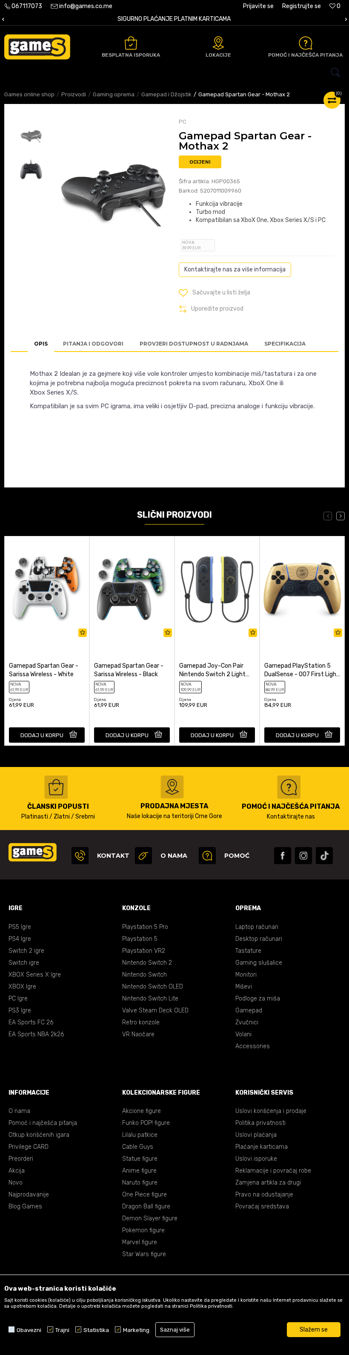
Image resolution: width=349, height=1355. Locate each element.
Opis (41, 343)
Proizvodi (73, 94)
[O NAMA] (143, 855)
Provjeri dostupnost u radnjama (194, 343)
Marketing (136, 1329)
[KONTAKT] (80, 855)
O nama (19, 1111)
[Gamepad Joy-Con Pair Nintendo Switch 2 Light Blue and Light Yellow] (217, 589)
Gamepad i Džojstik (166, 94)
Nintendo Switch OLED (152, 986)
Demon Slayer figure (149, 1218)
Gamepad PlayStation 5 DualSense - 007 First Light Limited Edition (301, 670)
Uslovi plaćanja (256, 1135)
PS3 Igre (20, 1010)
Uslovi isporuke (256, 1158)
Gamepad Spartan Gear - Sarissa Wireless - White (43, 670)
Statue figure (139, 1158)
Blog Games (25, 1206)
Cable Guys (137, 1146)
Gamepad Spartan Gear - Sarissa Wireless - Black (128, 670)
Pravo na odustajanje (264, 1194)
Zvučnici (246, 1022)
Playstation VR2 (143, 950)
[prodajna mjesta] (172, 787)
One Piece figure (144, 1194)
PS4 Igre (20, 939)
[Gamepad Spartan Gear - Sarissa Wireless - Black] (132, 589)
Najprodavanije (29, 1194)
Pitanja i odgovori (93, 343)
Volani (243, 1034)
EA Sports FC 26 (31, 1022)
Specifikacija (285, 343)
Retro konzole (141, 1022)
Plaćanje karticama (261, 1146)
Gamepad (248, 1010)
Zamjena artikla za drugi (268, 1182)
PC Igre (18, 998)
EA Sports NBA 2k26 (36, 1034)
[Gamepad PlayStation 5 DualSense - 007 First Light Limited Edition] (302, 589)
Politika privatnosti (260, 1123)
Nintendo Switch (144, 974)
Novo (16, 1182)
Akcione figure (141, 1111)
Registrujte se (301, 6)
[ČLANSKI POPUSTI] (56, 787)
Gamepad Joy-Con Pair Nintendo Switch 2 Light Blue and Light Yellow (212, 670)
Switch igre (24, 962)
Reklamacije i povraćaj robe (273, 1170)
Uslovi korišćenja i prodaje (270, 1111)
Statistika (96, 1329)
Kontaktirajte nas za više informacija (235, 269)
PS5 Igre (20, 927)
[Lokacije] (218, 43)
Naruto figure (139, 1182)
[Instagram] (303, 855)
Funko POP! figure (146, 1123)
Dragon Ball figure (146, 1206)
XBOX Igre (22, 986)
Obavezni (29, 1329)
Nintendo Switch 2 (147, 962)
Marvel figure (139, 1242)
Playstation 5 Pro (145, 927)
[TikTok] (324, 855)
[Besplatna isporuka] (131, 43)
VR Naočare (138, 1034)
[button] (174, 72)
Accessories (252, 1046)
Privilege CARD (29, 1146)
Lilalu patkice (139, 1135)
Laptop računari (256, 927)
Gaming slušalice (258, 962)
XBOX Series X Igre (35, 974)
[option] (31, 136)
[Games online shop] (37, 47)
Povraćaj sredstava (262, 1206)
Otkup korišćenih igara (39, 1135)
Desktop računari (258, 939)
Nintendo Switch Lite (150, 998)
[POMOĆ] (207, 855)
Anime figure (139, 1170)
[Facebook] (282, 855)
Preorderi (21, 1158)
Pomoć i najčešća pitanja (43, 1123)
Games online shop (29, 94)
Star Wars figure (144, 1254)
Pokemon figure (143, 1230)
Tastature (248, 950)
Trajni (62, 1329)
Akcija (17, 1170)
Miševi (243, 986)
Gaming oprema (113, 94)
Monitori (246, 974)
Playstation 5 (139, 939)
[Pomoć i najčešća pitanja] (305, 43)
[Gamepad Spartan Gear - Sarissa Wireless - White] (47, 589)
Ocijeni (200, 162)
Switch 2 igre (26, 950)
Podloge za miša (257, 998)
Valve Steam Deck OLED (155, 1010)
